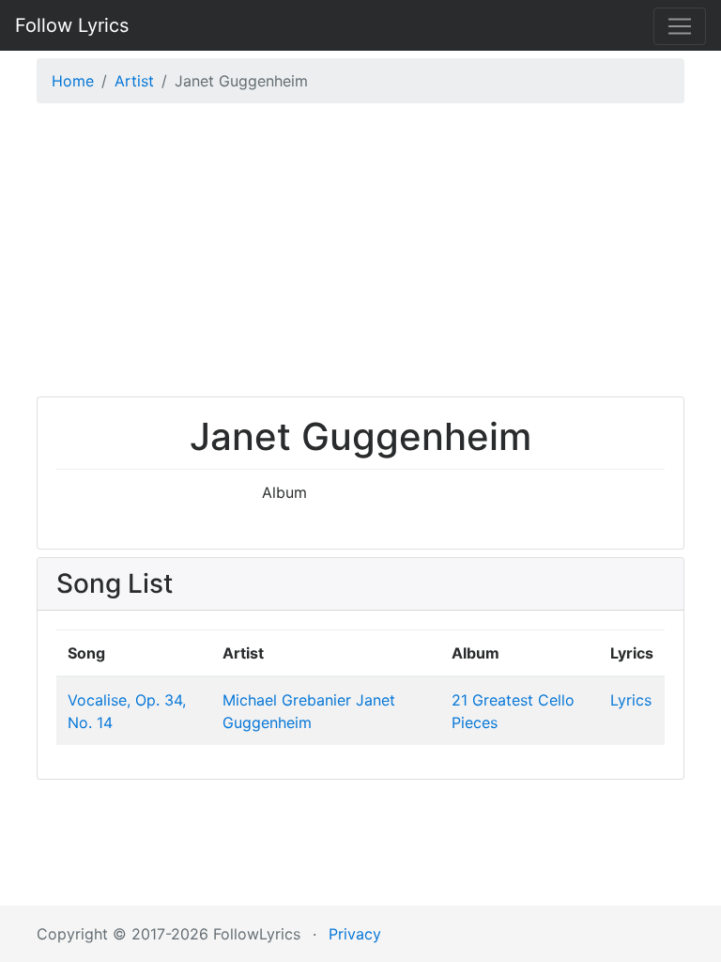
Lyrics (631, 699)
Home (73, 80)
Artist (134, 80)
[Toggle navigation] (679, 26)
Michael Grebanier (286, 699)
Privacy (355, 933)
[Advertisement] (360, 254)
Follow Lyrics (72, 25)
